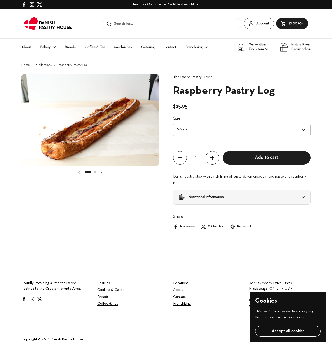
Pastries (103, 283)
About (178, 289)
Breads (103, 296)
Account (262, 23)
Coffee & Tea (107, 303)
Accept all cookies (288, 331)
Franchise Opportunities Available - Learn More (166, 4)
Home (25, 65)
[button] (292, 23)
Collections (44, 65)
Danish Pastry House (67, 339)
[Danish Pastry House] (48, 24)
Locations (180, 283)
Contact (179, 296)
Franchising (182, 303)
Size (176, 119)
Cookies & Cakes (110, 289)
